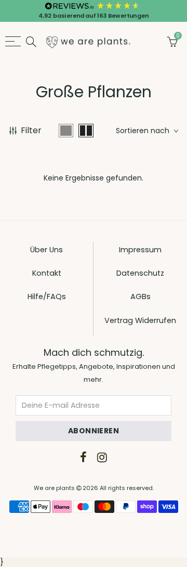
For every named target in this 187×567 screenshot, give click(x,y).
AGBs (140, 296)
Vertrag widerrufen (140, 320)
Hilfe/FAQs (47, 296)
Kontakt (46, 273)
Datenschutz (140, 273)
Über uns (46, 249)
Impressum (140, 249)
